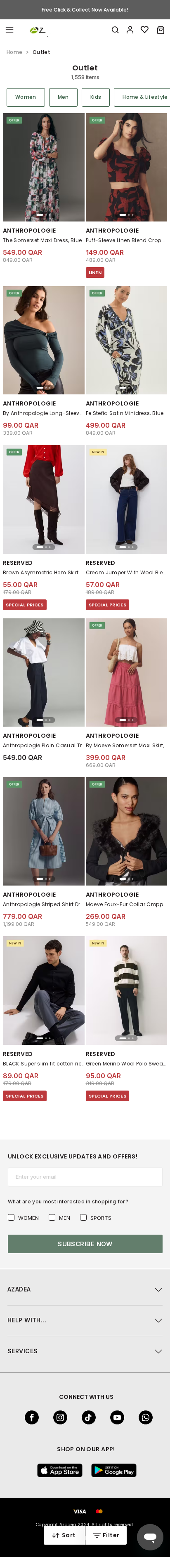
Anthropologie (29, 230)
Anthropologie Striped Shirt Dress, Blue (44, 904)
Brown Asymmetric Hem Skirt (40, 572)
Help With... (26, 1320)
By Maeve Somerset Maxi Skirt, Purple (127, 745)
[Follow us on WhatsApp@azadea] (143, 1417)
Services (22, 1350)
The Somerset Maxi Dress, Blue (42, 240)
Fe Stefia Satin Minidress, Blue (125, 413)
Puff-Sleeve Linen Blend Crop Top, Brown (127, 240)
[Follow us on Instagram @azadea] (58, 1417)
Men (64, 1217)
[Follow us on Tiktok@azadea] (86, 1417)
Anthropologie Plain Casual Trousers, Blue (44, 745)
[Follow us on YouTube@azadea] (115, 1417)
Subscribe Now (85, 1244)
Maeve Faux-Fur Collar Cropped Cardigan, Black (127, 904)
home (14, 52)
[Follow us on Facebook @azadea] (29, 1417)
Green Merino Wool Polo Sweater (127, 1063)
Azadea (19, 1289)
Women (28, 1217)
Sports (100, 1217)
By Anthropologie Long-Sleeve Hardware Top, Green (44, 413)
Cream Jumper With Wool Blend (127, 572)
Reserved (18, 563)
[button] (160, 30)
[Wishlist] (145, 30)
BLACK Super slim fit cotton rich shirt (44, 1063)
